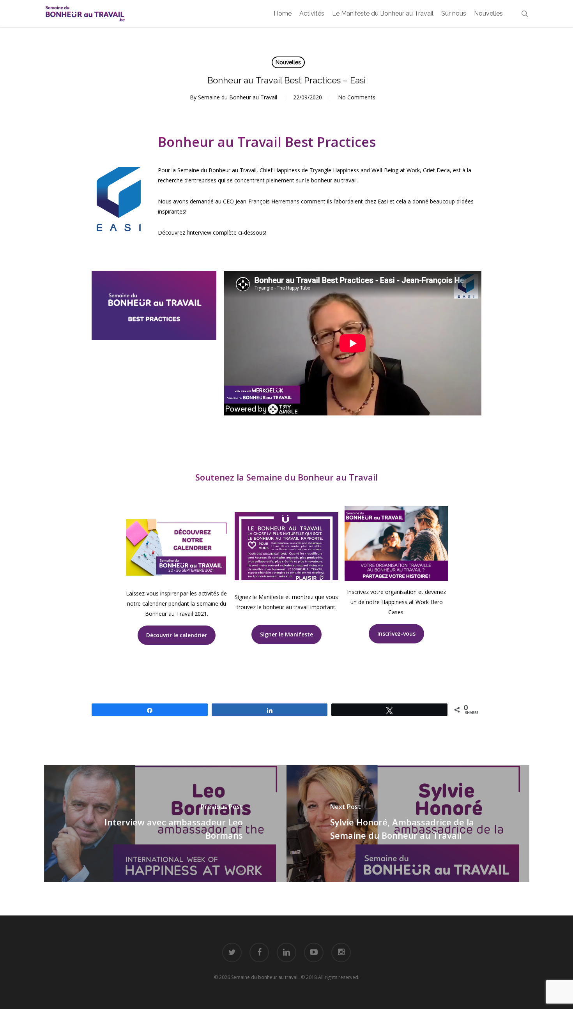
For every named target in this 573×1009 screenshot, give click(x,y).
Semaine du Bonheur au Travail (237, 97)
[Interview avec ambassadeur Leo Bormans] (165, 823)
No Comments (356, 97)
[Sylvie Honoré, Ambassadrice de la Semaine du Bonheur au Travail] (407, 823)
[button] (177, 635)
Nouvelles (288, 62)
